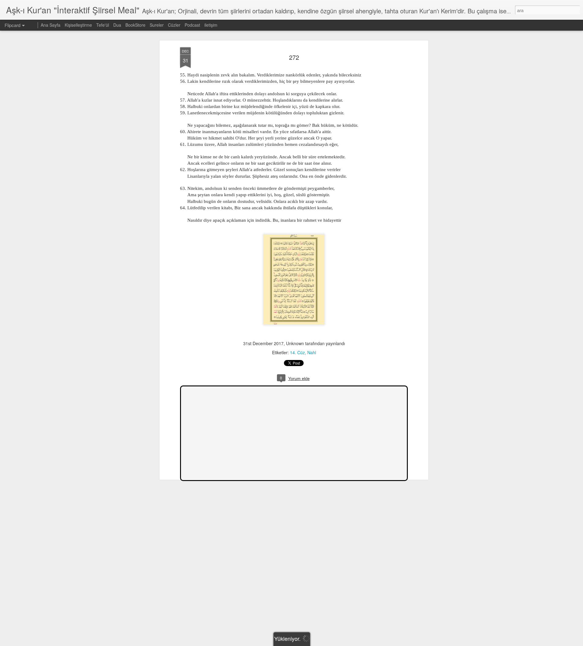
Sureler (157, 25)
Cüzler (174, 25)
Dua (117, 25)
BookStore (135, 25)
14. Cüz (297, 352)
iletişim (210, 25)
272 (294, 57)
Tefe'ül (102, 25)
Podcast (192, 25)
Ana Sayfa (50, 25)
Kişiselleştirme (78, 25)
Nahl (311, 352)
